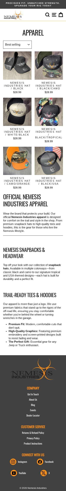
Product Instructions (33, 443)
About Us (33, 399)
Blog (33, 405)
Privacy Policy (33, 438)
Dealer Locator (33, 415)
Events (33, 410)
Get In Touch (33, 394)
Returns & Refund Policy (33, 433)
